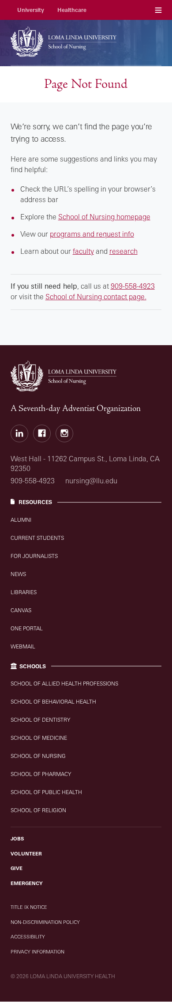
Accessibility (28, 937)
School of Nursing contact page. (95, 296)
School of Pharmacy (41, 774)
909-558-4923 (133, 286)
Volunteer (26, 854)
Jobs (17, 839)
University (30, 10)
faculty (83, 251)
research (123, 251)
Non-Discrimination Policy (45, 922)
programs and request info (92, 234)
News (18, 574)
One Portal (27, 628)
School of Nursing (38, 756)
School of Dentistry (40, 719)
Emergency (27, 883)
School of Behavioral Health (53, 701)
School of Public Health (46, 792)
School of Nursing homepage (104, 216)
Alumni (21, 519)
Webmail (23, 646)
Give (16, 868)
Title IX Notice (29, 907)
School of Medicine (39, 738)
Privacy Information (37, 952)
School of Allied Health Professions (64, 683)
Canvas (21, 610)
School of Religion (38, 810)
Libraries (24, 592)
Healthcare (71, 10)
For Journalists (34, 556)
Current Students (37, 538)
